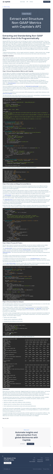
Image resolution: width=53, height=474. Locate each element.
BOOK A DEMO (47, 1)
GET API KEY (22, 443)
